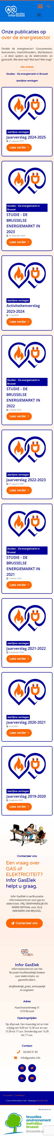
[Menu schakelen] (40, 6)
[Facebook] (22, 1068)
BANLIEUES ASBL (42, 1101)
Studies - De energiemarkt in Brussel (23, 207)
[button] (48, 6)
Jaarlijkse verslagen (18, 132)
